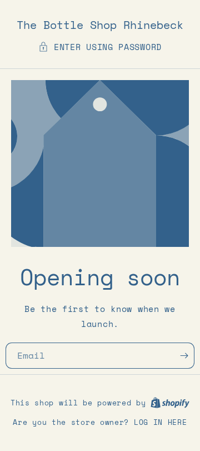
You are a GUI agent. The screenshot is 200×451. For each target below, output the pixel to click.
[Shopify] (170, 402)
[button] (100, 46)
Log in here (160, 422)
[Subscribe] (187, 356)
